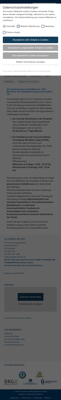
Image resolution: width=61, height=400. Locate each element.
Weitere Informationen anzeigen (30, 62)
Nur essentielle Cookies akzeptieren (30, 55)
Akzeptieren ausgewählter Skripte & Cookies (30, 48)
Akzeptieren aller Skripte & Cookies (30, 40)
